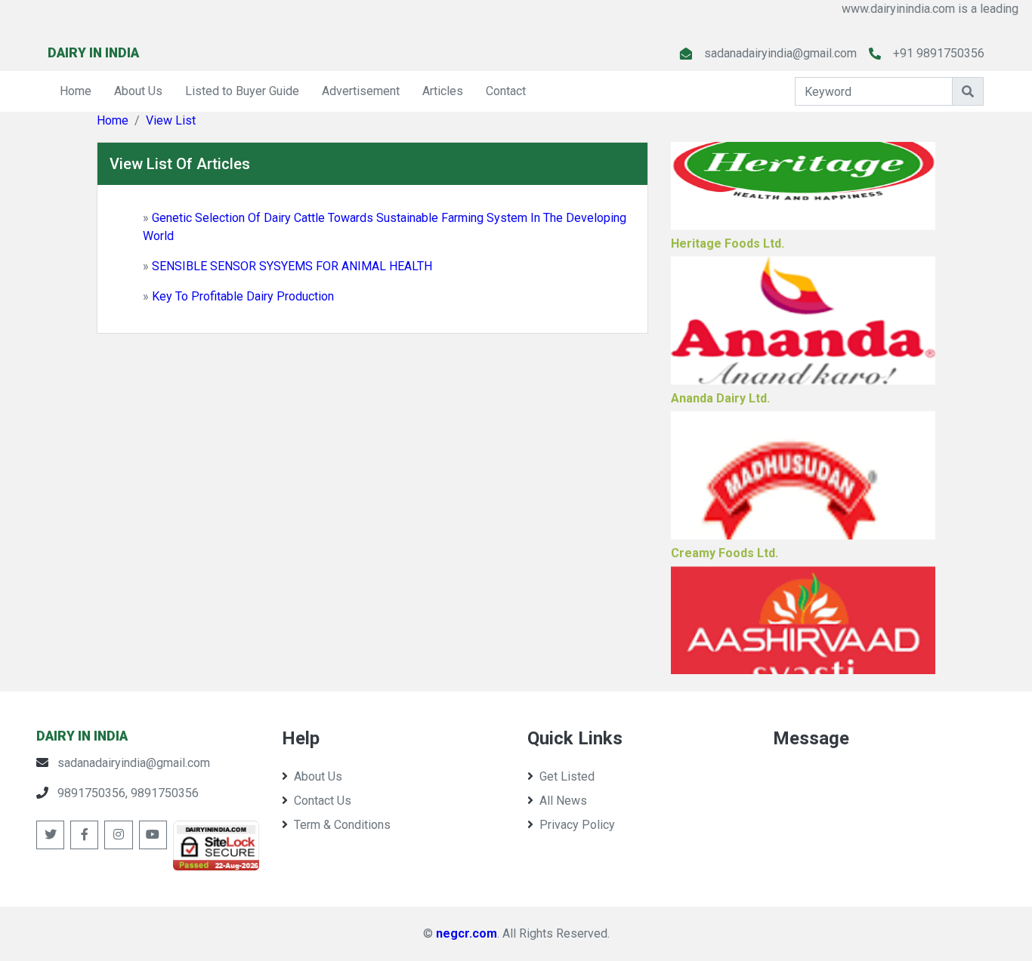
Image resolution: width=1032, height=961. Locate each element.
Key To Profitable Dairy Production (243, 296)
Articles (442, 91)
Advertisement (361, 91)
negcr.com (466, 933)
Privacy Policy (577, 825)
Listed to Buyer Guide (242, 91)
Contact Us (322, 800)
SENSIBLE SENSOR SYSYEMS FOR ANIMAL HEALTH (292, 266)
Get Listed (567, 776)
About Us (138, 91)
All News (563, 800)
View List (171, 120)
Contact (506, 91)
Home (75, 91)
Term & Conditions (342, 825)
